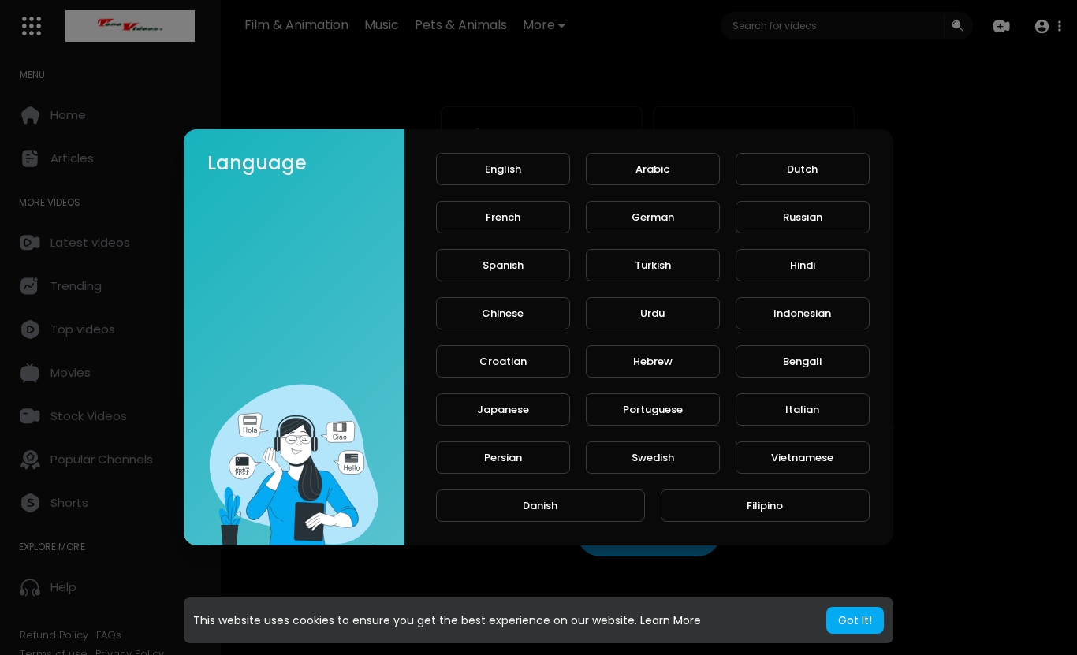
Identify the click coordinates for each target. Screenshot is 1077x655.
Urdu (652, 313)
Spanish (503, 265)
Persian (503, 457)
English (503, 169)
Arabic (652, 169)
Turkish (653, 265)
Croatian (503, 361)
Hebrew (653, 361)
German (653, 217)
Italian (802, 409)
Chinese (503, 313)
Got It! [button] (855, 620)
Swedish (653, 457)
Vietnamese (802, 457)
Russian (802, 217)
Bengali (802, 361)
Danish (540, 505)
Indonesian (802, 313)
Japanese (503, 409)
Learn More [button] (670, 620)
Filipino (765, 505)
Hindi (802, 265)
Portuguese (653, 409)
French (503, 217)
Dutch (802, 169)
